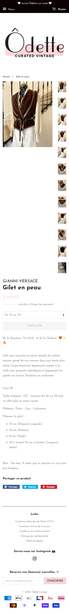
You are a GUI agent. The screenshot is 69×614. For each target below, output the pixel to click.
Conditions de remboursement (34, 531)
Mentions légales (34, 541)
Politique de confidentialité (34, 536)
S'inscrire (55, 580)
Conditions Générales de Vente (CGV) (34, 521)
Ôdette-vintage (39, 592)
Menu (11, 9)
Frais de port (10, 304)
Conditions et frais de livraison (34, 526)
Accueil (6, 77)
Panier (61, 9)
